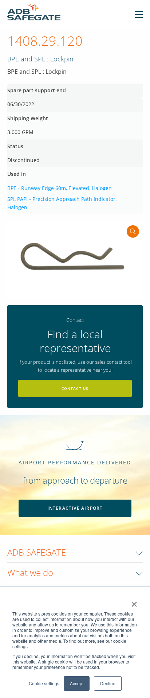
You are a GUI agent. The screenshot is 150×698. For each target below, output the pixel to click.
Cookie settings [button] (44, 683)
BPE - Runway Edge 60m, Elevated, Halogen (59, 188)
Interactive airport (75, 508)
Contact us (75, 388)
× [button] (134, 602)
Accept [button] (76, 683)
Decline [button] (107, 683)
